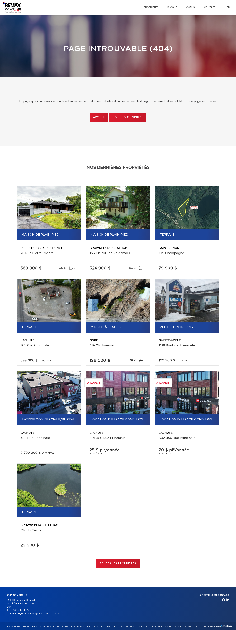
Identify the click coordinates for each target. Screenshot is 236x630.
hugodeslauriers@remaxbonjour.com (38, 614)
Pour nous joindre (128, 117)
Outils (190, 7)
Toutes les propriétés (118, 563)
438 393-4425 (21, 610)
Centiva (226, 626)
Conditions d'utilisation (178, 626)
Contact (210, 7)
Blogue (172, 7)
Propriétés (151, 7)
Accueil (99, 117)
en (228, 7)
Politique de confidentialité (148, 626)
